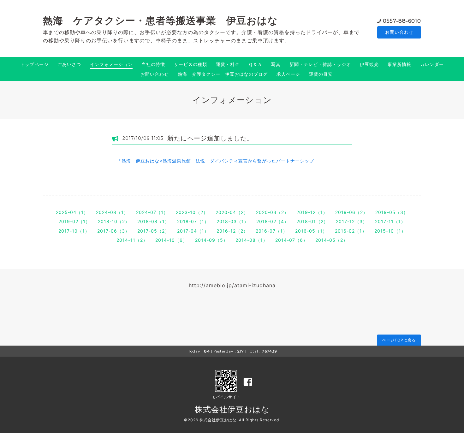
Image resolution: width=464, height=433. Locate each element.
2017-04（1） (193, 231)
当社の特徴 (153, 64)
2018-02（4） (272, 221)
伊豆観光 (369, 64)
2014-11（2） (132, 240)
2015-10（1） (390, 231)
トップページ (34, 64)
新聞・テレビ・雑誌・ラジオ (320, 64)
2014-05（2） (331, 240)
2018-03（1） (233, 221)
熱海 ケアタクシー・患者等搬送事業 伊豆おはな (160, 21)
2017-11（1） (390, 221)
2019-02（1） (74, 221)
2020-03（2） (272, 212)
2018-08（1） (153, 221)
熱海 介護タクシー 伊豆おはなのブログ (223, 74)
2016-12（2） (232, 231)
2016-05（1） (311, 231)
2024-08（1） (112, 212)
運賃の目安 (321, 74)
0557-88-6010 (402, 21)
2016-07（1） (272, 231)
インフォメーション (111, 64)
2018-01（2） (312, 221)
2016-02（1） (351, 231)
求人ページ (288, 74)
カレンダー (432, 64)
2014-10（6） (171, 240)
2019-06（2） (351, 212)
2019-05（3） (391, 212)
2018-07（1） (193, 221)
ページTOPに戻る (399, 340)
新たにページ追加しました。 (210, 138)
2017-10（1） (74, 231)
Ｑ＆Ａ (255, 64)
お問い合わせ (399, 32)
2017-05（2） (153, 231)
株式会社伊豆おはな (232, 409)
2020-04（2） (232, 212)
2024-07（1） (152, 212)
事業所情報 (399, 64)
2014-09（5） (211, 240)
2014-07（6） (291, 240)
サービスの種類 (190, 64)
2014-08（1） (251, 240)
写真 (276, 64)
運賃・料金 (228, 64)
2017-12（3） (351, 221)
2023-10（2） (192, 212)
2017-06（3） (113, 231)
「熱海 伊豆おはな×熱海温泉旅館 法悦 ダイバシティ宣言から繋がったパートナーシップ (215, 160)
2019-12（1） (312, 212)
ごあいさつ (69, 64)
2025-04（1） (72, 212)
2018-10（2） (114, 221)
